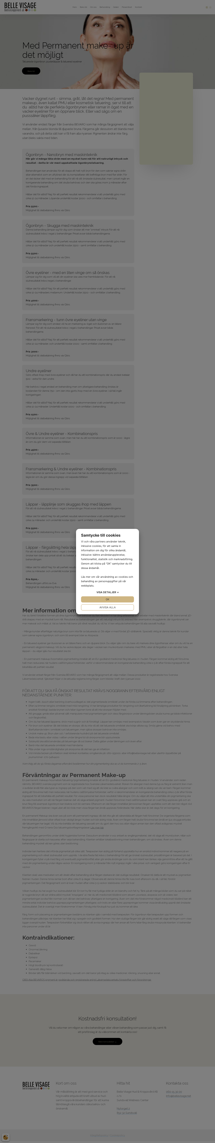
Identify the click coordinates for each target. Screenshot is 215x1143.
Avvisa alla (107, 607)
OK (107, 599)
